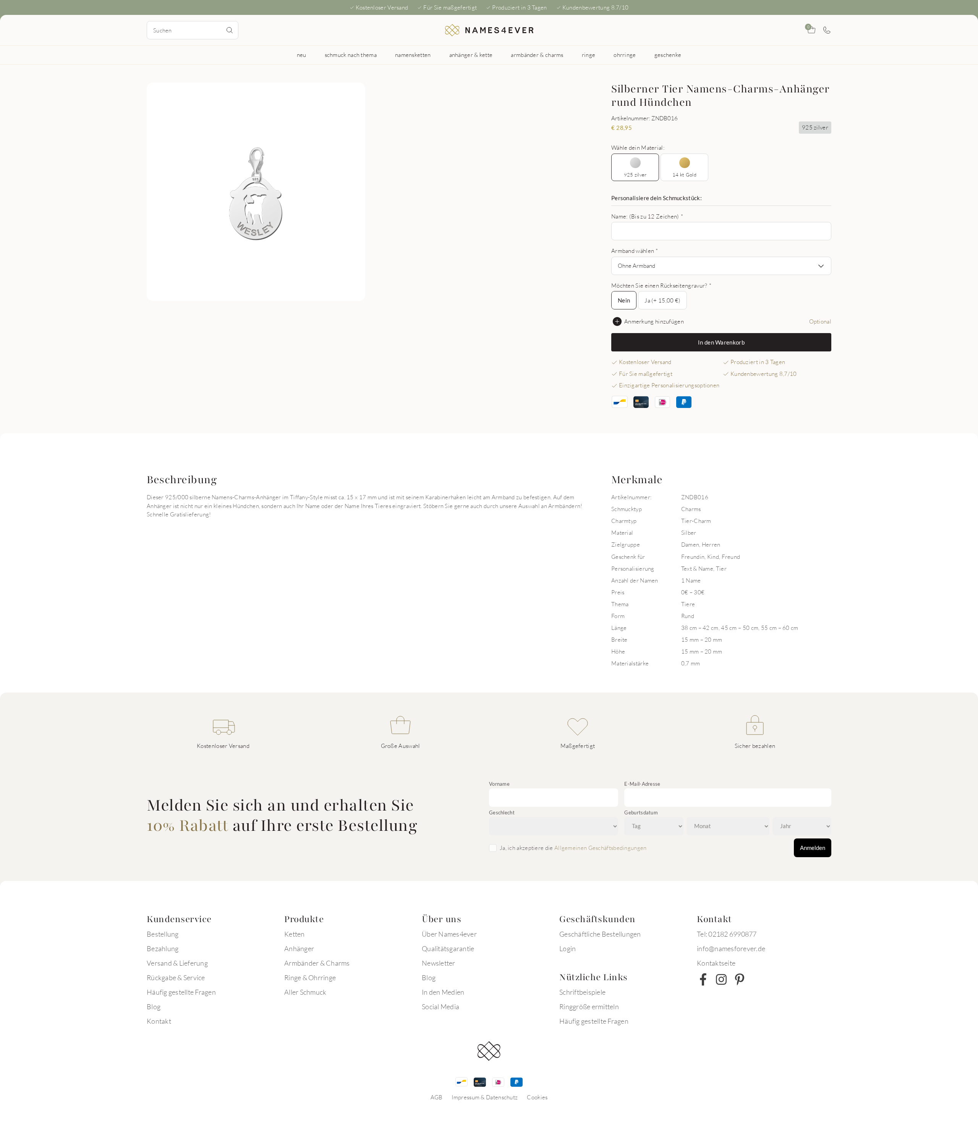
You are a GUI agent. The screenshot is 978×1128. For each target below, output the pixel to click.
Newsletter (438, 963)
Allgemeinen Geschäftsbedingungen (600, 847)
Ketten (294, 934)
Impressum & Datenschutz (485, 1097)
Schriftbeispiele (582, 992)
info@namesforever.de (731, 948)
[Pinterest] (740, 979)
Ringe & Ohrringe (310, 977)
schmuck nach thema (351, 54)
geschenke (668, 54)
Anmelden (812, 847)
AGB (437, 1097)
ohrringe (625, 54)
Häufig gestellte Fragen (181, 992)
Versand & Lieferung (177, 963)
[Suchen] (229, 30)
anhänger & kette (471, 54)
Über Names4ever (449, 934)
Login (567, 948)
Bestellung (163, 934)
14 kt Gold (684, 175)
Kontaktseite (716, 963)
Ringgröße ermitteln (589, 1006)
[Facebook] (703, 979)
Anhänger (299, 948)
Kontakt (159, 1021)
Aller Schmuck (305, 992)
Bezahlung (162, 948)
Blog (153, 1006)
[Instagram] (721, 979)
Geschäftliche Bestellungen (600, 934)
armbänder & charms (537, 54)
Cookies (537, 1097)
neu (301, 54)
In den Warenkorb (721, 342)
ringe (589, 54)
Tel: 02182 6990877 (727, 934)
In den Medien (443, 992)
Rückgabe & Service (176, 977)
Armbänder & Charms (317, 963)
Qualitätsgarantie (448, 948)
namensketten (413, 54)
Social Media (440, 1006)
